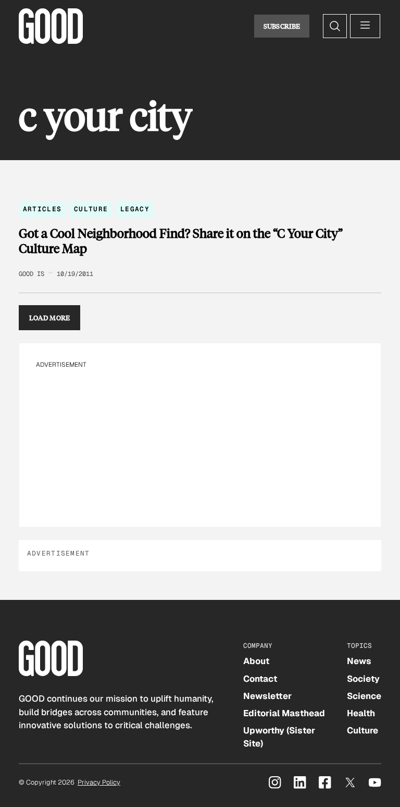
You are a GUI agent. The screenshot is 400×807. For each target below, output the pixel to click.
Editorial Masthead (284, 713)
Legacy (134, 208)
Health (361, 713)
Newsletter (267, 696)
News (359, 661)
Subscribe (282, 26)
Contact (260, 678)
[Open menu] (365, 26)
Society (363, 678)
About (256, 661)
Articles (42, 208)
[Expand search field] (335, 26)
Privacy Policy (99, 782)
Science (364, 696)
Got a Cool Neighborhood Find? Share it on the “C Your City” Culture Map (181, 240)
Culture (91, 208)
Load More (49, 318)
